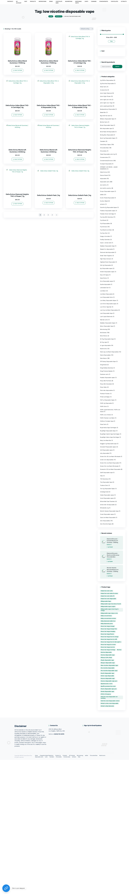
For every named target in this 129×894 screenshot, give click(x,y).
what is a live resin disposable (110, 703)
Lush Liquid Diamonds (106, 316)
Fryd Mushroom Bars (106, 230)
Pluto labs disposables (106, 390)
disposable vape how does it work (111, 604)
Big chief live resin (105, 115)
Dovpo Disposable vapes (107, 191)
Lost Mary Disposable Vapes (108, 300)
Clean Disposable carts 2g (107, 154)
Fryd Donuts (103, 226)
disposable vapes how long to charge (110, 609)
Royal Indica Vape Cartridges (108, 427)
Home (36, 755)
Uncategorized (104, 492)
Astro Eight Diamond (106, 93)
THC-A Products (106, 694)
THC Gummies (104, 479)
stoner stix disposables (106, 459)
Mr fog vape (103, 342)
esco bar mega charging (108, 631)
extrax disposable (107, 652)
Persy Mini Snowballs (106, 384)
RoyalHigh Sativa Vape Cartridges (109, 437)
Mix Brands (103, 332)
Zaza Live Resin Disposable (107, 517)
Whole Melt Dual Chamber (107, 501)
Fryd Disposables (105, 223)
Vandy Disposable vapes (107, 495)
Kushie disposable (105, 284)
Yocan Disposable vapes (107, 514)
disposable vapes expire (108, 606)
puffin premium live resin (109, 686)
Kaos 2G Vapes (104, 275)
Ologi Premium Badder (106, 371)
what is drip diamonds (108, 706)
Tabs (101, 475)
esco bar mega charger (108, 626)
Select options (18, 70)
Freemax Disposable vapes (107, 210)
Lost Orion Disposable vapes (108, 303)
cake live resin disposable (109, 598)
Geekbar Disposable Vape (107, 246)
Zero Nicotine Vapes (106, 524)
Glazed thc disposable (106, 249)
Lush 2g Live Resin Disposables (109, 310)
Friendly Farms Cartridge (107, 214)
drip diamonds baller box (108, 621)
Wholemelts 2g (104, 508)
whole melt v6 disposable (107, 504)
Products (65, 755)
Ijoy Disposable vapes (106, 268)
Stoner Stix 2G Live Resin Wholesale (110, 456)
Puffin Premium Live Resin (107, 418)
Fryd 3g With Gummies (106, 217)
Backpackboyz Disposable (107, 109)
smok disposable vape (108, 691)
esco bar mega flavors (108, 634)
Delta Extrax (103, 172)
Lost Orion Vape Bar (105, 307)
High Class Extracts (105, 259)
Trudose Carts (104, 485)
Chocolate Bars (104, 147)
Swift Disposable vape (106, 472)
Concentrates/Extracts (106, 160)
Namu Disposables (105, 355)
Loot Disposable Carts (106, 297)
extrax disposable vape (108, 655)
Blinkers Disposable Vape (107, 119)
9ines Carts (103, 86)
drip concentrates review (109, 618)
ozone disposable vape (108, 678)
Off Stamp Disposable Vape (108, 361)
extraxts (102, 204)
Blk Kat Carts (103, 122)
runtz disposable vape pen (109, 689)
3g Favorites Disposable (107, 83)
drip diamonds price (107, 623)
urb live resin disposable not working (109, 697)
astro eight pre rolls (105, 99)
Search (117, 66)
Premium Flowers (105, 393)
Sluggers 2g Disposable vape (108, 443)
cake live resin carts (107, 590)
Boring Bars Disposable (106, 135)
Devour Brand (104, 175)
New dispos (103, 358)
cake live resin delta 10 (108, 596)
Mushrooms (103, 348)
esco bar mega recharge (108, 649)
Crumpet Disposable (106, 164)
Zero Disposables (105, 520)
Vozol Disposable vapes (107, 498)
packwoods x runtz (107, 683)
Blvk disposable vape (106, 128)
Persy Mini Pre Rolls (105, 380)
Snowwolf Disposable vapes (108, 447)
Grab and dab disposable (107, 252)
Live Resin (103, 291)
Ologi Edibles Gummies (106, 368)
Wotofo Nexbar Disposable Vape (109, 511)
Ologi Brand (103, 364)
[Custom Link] (6, 888)
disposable (103, 178)
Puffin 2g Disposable (106, 403)
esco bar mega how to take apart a (111, 642)
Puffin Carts (103, 406)
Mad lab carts (104, 319)
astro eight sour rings (106, 103)
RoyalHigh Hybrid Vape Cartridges (109, 434)
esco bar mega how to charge (110, 636)
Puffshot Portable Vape (106, 421)
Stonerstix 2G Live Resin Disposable (110, 469)
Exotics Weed (104, 201)
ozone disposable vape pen (109, 681)
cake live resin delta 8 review (110, 593)
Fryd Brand (103, 220)
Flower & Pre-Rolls (107, 657)
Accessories (103, 90)
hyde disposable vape (108, 660)
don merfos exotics (105, 188)
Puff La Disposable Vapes (107, 400)
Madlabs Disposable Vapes (107, 323)
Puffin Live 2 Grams (105, 414)
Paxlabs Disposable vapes (107, 377)
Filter (111, 41)
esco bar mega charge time (109, 629)
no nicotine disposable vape (109, 670)
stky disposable (104, 453)
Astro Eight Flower (105, 96)
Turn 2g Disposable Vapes (107, 488)
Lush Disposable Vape (106, 313)
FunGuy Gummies (105, 239)
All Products (72, 755)
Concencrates (104, 157)
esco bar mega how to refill (109, 639)
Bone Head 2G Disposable (107, 131)
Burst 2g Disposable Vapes (107, 138)
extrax (119, 649)
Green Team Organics (106, 255)
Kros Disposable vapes (106, 281)
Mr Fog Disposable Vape (107, 339)
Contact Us (58, 755)
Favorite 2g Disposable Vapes (108, 207)
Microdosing (103, 329)
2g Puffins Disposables (106, 80)
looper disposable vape (108, 662)
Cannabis (102, 141)
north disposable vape (108, 673)
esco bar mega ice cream (109, 644)
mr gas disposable (105, 345)
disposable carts (104, 181)
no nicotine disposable (108, 668)
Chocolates (103, 151)
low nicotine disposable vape (110, 665)
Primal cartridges (105, 397)
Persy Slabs (103, 387)
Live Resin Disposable (106, 294)
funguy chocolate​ (105, 236)
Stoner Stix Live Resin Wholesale (109, 466)
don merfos (103, 185)
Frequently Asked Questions (46, 755)
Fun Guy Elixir (104, 233)
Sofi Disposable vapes (106, 450)
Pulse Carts (103, 424)
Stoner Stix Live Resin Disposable (109, 463)
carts (46, 757)
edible (101, 194)
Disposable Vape (106, 601)
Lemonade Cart (104, 287)
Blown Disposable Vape (106, 125)
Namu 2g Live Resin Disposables (109, 352)
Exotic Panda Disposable (107, 198)
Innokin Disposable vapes (107, 271)
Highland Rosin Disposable (107, 262)
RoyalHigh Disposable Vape (107, 431)
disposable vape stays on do (110, 613)
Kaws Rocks (103, 278)
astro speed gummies (106, 106)
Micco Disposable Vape (106, 326)
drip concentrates (107, 615)
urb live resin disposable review (110, 701)
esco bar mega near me (108, 647)
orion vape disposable (108, 675)
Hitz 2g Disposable (105, 265)
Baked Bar (103, 112)
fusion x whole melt (105, 242)
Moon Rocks (103, 336)
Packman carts (104, 374)
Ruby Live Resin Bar (105, 440)
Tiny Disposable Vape (106, 482)
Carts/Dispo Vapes (105, 144)
